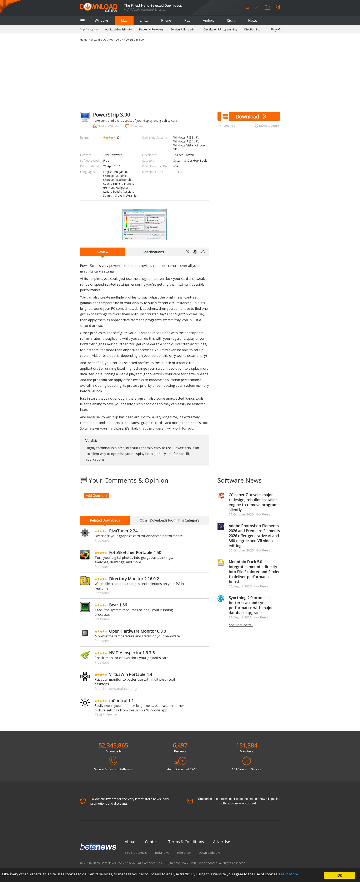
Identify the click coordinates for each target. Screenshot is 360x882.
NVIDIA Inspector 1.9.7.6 (132, 652)
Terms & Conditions (186, 841)
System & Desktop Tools (105, 39)
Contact (152, 841)
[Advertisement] (180, 77)
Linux (144, 20)
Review (102, 252)
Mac (124, 20)
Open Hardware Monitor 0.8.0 (137, 631)
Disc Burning (252, 29)
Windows (102, 20)
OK (340, 875)
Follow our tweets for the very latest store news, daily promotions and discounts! (129, 801)
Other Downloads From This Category (169, 520)
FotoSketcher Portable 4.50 (135, 552)
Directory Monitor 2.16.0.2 (134, 578)
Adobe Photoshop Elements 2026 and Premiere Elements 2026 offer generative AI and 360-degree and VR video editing (254, 535)
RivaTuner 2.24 (123, 531)
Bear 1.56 (118, 605)
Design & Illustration (183, 29)
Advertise (221, 841)
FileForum (184, 852)
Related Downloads (105, 520)
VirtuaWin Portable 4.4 (130, 674)
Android (209, 20)
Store (231, 20)
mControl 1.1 (121, 700)
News (252, 20)
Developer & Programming (220, 29)
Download (247, 116)
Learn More (288, 874)
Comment (137, 126)
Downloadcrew (209, 852)
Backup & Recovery (151, 29)
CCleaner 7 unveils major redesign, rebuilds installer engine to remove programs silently (254, 502)
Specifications (153, 252)
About (130, 841)
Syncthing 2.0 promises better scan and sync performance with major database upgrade (251, 605)
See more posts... (241, 625)
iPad (187, 20)
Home (84, 39)
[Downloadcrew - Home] (99, 7)
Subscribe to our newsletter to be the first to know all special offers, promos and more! (238, 801)
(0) (119, 137)
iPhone (165, 20)
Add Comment (96, 495)
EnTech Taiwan (183, 155)
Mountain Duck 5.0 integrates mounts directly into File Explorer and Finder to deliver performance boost (254, 571)
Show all (275, 29)
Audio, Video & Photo (118, 29)
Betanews (162, 852)
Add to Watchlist (109, 126)
